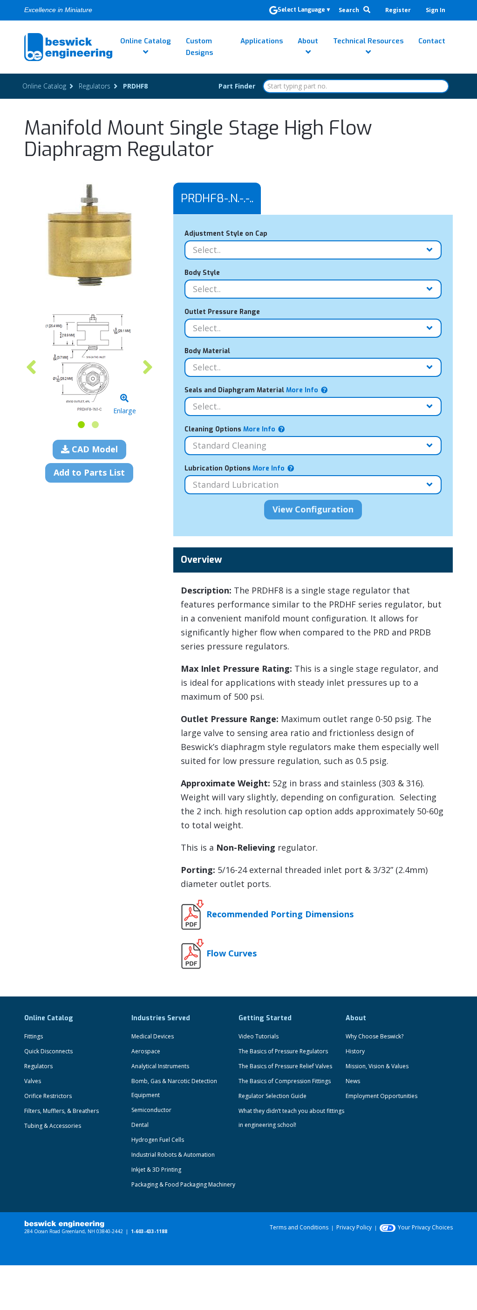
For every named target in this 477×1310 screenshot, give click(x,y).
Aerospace (145, 1051)
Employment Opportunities (381, 1096)
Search (350, 10)
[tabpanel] (89, 362)
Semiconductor (151, 1110)
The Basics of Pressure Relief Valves (285, 1066)
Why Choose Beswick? (374, 1036)
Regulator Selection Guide (272, 1096)
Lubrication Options (234, 468)
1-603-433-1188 (149, 1231)
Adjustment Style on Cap (225, 233)
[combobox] (356, 86)
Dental (140, 1125)
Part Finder (236, 86)
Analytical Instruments (160, 1066)
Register (398, 10)
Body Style (202, 272)
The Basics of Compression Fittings (284, 1081)
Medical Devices (152, 1036)
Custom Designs (199, 46)
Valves (32, 1081)
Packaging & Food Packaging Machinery (183, 1184)
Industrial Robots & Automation (173, 1155)
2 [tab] (95, 424)
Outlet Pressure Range (222, 311)
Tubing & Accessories (52, 1126)
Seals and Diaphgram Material (251, 390)
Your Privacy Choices (425, 1227)
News (353, 1081)
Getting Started (265, 1018)
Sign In (435, 10)
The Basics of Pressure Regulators (283, 1051)
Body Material (207, 351)
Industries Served (160, 1018)
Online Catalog (145, 41)
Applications (261, 41)
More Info (301, 390)
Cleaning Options (229, 429)
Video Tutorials (258, 1036)
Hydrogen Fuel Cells (157, 1140)
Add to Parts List (89, 472)
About (308, 41)
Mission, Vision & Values (377, 1066)
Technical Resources (368, 41)
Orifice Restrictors (48, 1096)
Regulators (38, 1066)
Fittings (33, 1036)
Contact (431, 41)
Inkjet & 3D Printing (156, 1170)
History (355, 1051)
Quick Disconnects (48, 1051)
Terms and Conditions (299, 1227)
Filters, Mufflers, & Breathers (61, 1111)
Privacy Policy (354, 1227)
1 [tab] (81, 424)
